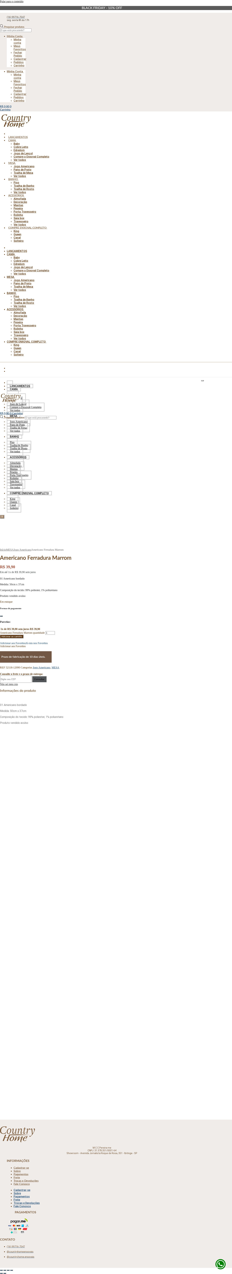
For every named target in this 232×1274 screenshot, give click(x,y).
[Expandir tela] (4, 1270)
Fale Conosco (22, 1184)
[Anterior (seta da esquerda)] (1, 1273)
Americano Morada (27, 900)
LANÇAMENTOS (18, 137)
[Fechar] (1, 616)
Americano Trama (26, 991)
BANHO (13, 179)
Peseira (18, 208)
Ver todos (20, 160)
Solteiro (19, 240)
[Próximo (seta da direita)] (4, 1273)
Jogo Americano (24, 166)
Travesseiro (21, 221)
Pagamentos (21, 1174)
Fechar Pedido (18, 54)
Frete (17, 1177)
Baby (17, 143)
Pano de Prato (22, 169)
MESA (11, 163)
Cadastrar (20, 59)
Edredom (19, 150)
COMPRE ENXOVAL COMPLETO (27, 228)
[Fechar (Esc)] (11, 1270)
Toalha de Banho (24, 185)
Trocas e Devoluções (26, 1180)
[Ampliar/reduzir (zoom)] (1, 1270)
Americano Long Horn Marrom (35, 1091)
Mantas (18, 205)
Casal (17, 237)
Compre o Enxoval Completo (31, 156)
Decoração (20, 202)
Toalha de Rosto (24, 189)
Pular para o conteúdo (11, 1)
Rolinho (18, 215)
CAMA (12, 140)
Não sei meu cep (9, 684)
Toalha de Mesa (23, 172)
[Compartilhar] (8, 1270)
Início (3, 549)
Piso (16, 182)
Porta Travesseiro (25, 211)
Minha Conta (14, 36)
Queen (17, 234)
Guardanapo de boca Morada (34, 803)
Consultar (39, 679)
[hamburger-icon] (202, 380)
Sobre (17, 1171)
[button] (24, 643)
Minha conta (17, 41)
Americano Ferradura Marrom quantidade (22, 632)
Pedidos (19, 62)
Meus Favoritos (20, 47)
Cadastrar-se (21, 1167)
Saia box (19, 218)
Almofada (20, 198)
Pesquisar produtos (14, 26)
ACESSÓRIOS (16, 195)
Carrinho (19, 65)
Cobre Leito (21, 147)
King (16, 231)
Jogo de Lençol (23, 153)
